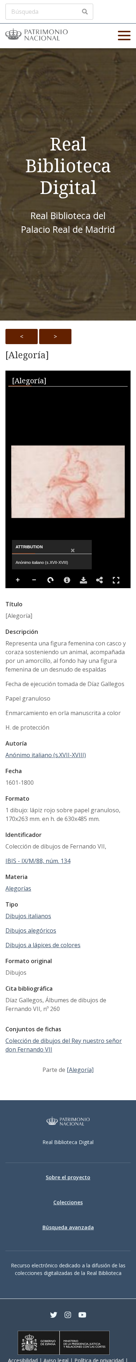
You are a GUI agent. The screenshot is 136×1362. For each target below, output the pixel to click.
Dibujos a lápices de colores (43, 945)
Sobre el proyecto (68, 1177)
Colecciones (68, 1202)
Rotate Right (51, 580)
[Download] (83, 580)
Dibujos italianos (28, 916)
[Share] (99, 580)
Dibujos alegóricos (30, 930)
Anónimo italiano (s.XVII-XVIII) (45, 755)
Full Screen (116, 580)
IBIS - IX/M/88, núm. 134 (37, 861)
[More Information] (67, 580)
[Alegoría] (27, 355)
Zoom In (18, 580)
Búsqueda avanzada (68, 1227)
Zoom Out (34, 580)
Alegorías (18, 888)
